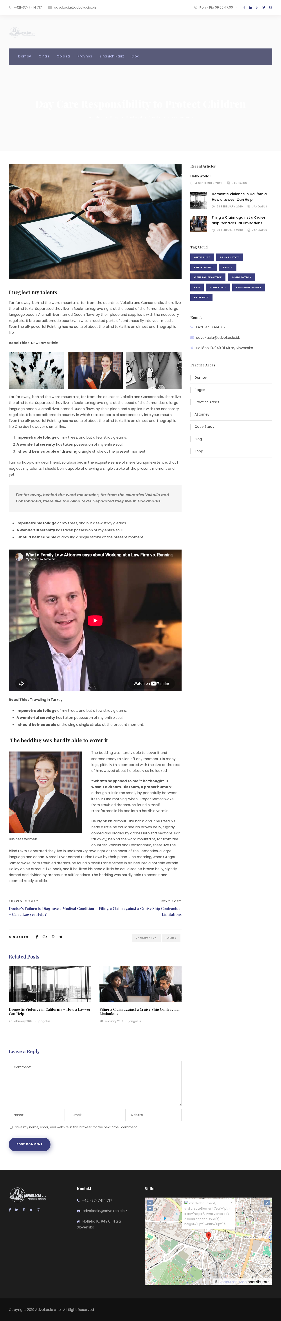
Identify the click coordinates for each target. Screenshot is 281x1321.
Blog (135, 56)
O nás (44, 56)
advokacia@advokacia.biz (75, 7)
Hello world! (200, 176)
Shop (199, 451)
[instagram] (270, 7)
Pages (200, 389)
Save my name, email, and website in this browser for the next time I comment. (76, 1127)
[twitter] (263, 7)
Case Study (204, 426)
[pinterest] (257, 7)
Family (154, 117)
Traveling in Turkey (46, 699)
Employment (203, 267)
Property (201, 297)
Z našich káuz (111, 56)
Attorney (202, 414)
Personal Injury (248, 287)
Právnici (84, 56)
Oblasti (63, 56)
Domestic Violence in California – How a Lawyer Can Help (50, 1011)
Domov (24, 56)
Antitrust (202, 257)
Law (197, 287)
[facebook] (244, 7)
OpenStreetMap (232, 1281)
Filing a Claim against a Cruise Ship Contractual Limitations (139, 1011)
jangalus (94, 117)
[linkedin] (250, 7)
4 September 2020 (209, 183)
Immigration (241, 277)
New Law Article (44, 342)
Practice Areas (207, 402)
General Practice (208, 277)
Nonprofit (218, 287)
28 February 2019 (20, 1021)
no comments (181, 117)
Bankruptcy (136, 117)
